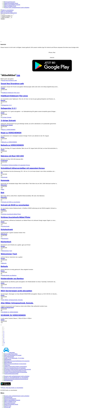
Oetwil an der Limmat (7, 125)
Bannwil (3, 100)
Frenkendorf (4, 160)
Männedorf (4, 185)
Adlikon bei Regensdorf (7, 307)
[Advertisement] (52, 30)
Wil (2, 172)
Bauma (3, 271)
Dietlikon (3, 209)
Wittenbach (4, 234)
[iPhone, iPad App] (12, 387)
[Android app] (6, 385)
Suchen (2, 18)
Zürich (2, 113)
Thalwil (3, 88)
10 (4, 342)
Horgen (3, 246)
